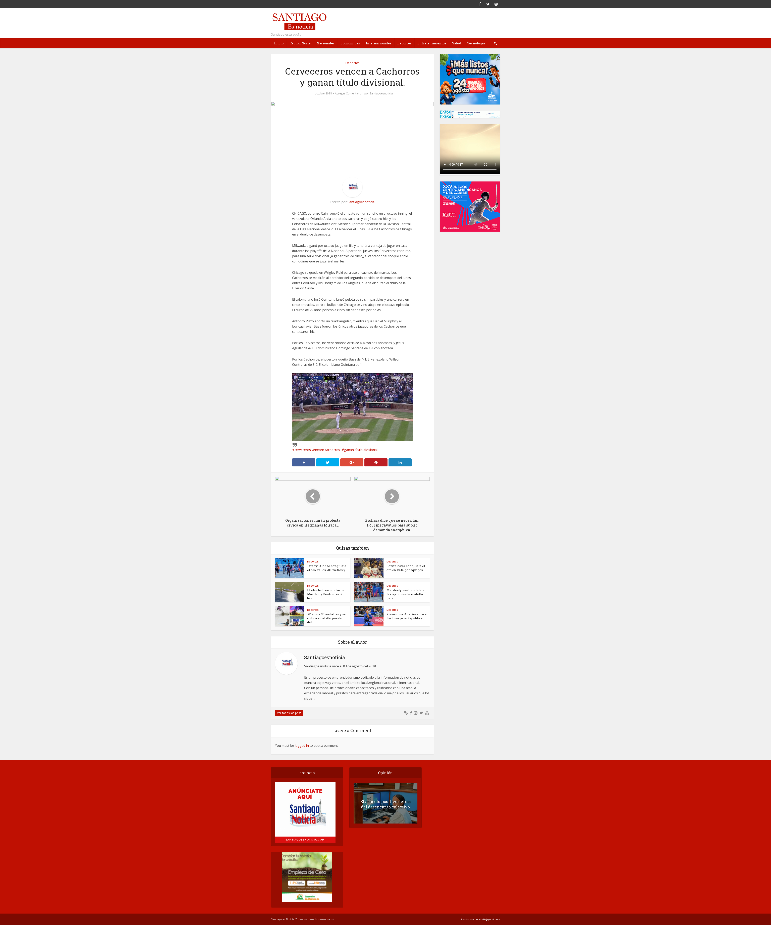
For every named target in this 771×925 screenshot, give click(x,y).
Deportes (404, 43)
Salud (456, 43)
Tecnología (476, 43)
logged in (302, 745)
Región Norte (300, 43)
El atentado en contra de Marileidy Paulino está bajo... (325, 594)
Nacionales (326, 43)
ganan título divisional (360, 450)
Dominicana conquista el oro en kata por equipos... (406, 568)
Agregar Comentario (348, 93)
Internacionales (378, 43)
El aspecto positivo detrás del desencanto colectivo (385, 804)
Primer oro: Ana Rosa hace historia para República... (406, 616)
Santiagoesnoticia (381, 93)
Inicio (279, 43)
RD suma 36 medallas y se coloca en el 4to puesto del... (326, 618)
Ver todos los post (289, 713)
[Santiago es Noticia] (299, 21)
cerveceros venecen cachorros (317, 450)
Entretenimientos (431, 43)
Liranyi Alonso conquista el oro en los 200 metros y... (327, 568)
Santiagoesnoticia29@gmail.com (480, 919)
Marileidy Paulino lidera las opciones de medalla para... (405, 594)
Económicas (350, 43)
